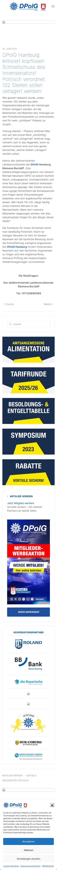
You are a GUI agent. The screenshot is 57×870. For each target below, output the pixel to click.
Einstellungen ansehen (28, 858)
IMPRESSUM (48, 866)
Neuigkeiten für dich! (15, 780)
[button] (52, 805)
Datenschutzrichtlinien (30, 866)
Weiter (47, 304)
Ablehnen (28, 850)
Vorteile (31, 775)
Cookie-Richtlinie (11, 866)
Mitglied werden (12, 775)
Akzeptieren (28, 841)
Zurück (10, 304)
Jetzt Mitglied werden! (20, 503)
